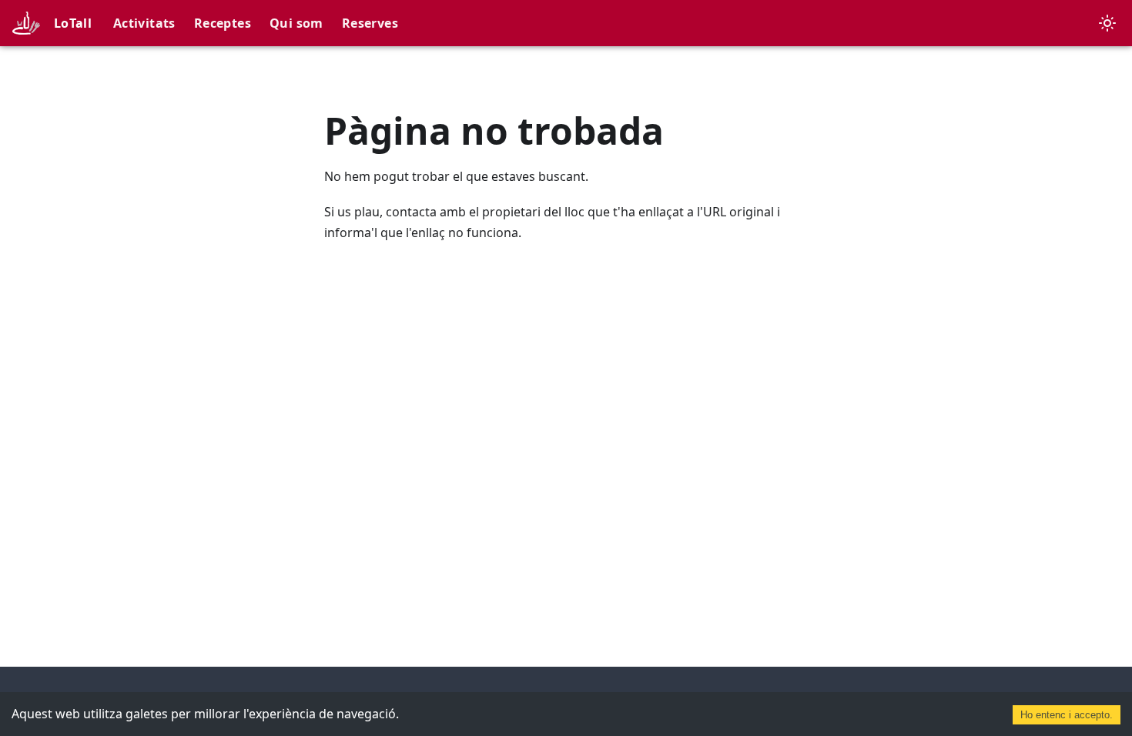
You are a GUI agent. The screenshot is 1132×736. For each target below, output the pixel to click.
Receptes (222, 23)
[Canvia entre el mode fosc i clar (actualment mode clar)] (1107, 23)
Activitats (144, 23)
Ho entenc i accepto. (1066, 715)
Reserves (370, 23)
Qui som (296, 23)
